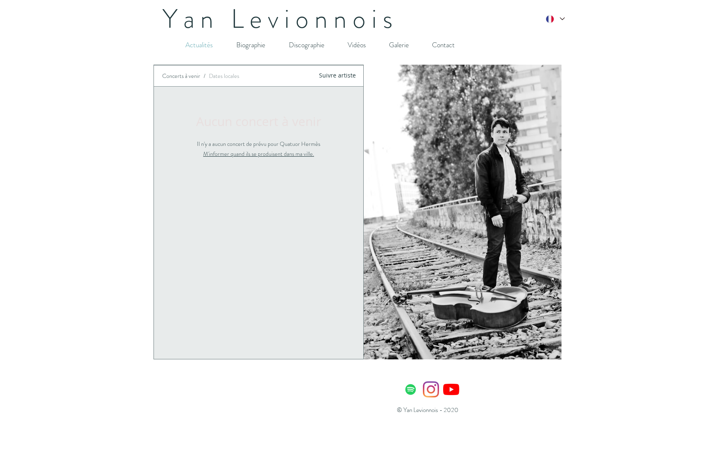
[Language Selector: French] (555, 19)
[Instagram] (431, 389)
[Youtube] (451, 389)
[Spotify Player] (300, 398)
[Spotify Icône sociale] (411, 389)
